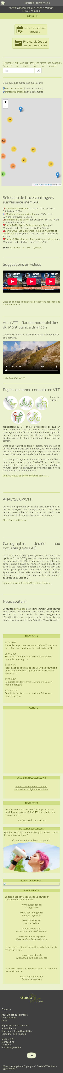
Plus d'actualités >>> (14, 377)
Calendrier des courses (13, 1033)
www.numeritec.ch (31, 956)
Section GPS (7, 1038)
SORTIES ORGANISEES (20, 8)
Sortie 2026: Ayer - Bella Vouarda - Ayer (26, 225)
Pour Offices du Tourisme (14, 1014)
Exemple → (11, 673)
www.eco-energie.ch (31, 914)
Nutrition (6, 1044)
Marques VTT (8, 1041)
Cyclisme (37, 247)
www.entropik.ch (31, 922)
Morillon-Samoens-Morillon (21, 214)
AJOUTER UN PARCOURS (37, 3)
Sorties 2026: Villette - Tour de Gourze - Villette (30, 239)
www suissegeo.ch (32, 906)
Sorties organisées (11, 1047)
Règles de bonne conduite (15, 1025)
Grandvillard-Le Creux (16, 208)
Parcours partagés (15, 91)
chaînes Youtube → (47, 645)
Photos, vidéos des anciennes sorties (35, 43)
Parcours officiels (14, 88)
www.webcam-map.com (31, 936)
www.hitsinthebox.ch (31, 978)
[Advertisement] (31, 741)
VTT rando (15, 247)
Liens (4, 1020)
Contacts (6, 1009)
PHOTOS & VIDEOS (44, 8)
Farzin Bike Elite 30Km (17, 219)
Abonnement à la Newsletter (16, 1031)
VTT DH (26, 247)
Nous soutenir (8, 1017)
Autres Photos (8, 1028)
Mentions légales (12, 1066)
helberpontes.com (31, 930)
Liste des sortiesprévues (34, 29)
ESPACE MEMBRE (31, 10)
